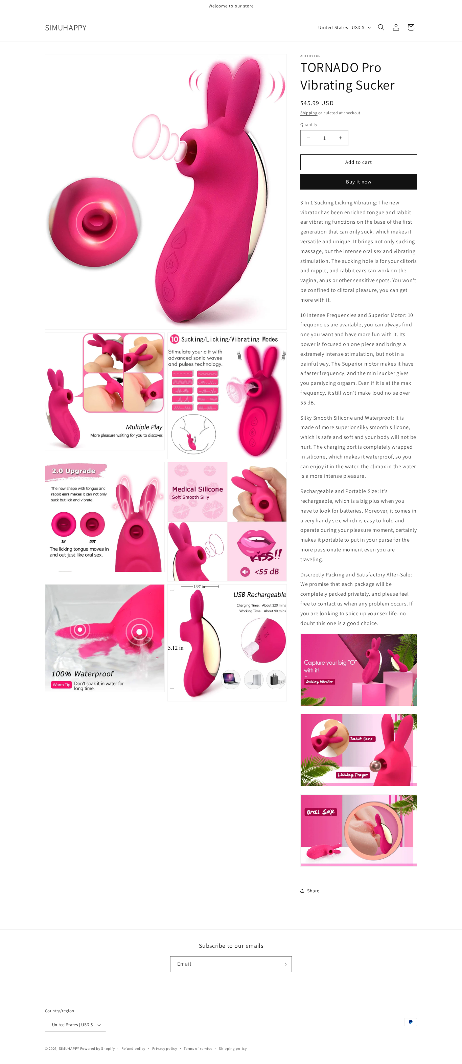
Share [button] (313, 891)
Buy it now (359, 181)
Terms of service (198, 1048)
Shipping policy (233, 1048)
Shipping (309, 112)
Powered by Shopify (97, 1048)
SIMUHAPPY (69, 1048)
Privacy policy (164, 1048)
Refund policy (133, 1048)
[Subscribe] (284, 964)
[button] (381, 27)
